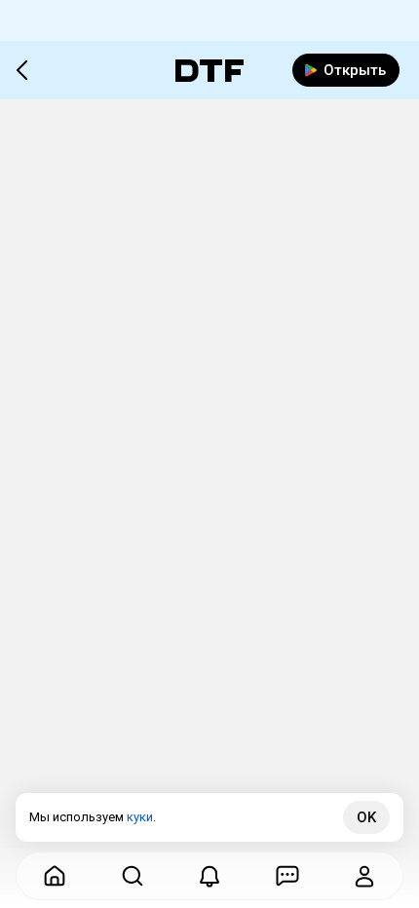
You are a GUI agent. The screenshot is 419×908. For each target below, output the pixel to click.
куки (140, 817)
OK (366, 817)
